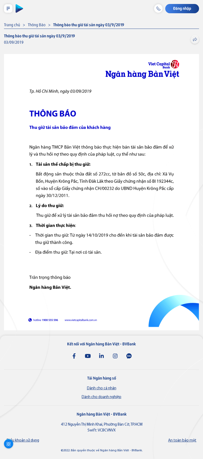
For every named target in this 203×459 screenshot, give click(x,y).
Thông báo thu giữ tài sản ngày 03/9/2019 (88, 24)
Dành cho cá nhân (101, 388)
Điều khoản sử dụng (23, 441)
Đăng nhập (182, 8)
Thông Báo (36, 24)
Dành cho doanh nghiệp (101, 397)
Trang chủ (12, 24)
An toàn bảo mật (182, 441)
